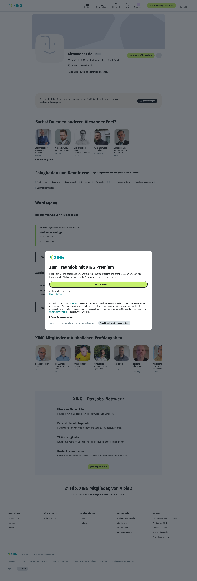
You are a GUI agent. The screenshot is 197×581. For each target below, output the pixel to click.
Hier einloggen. (55, 294)
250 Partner (73, 303)
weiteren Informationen (59, 312)
